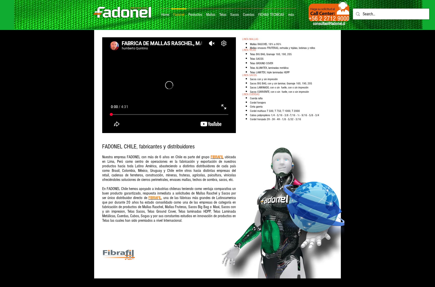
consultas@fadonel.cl (329, 23)
